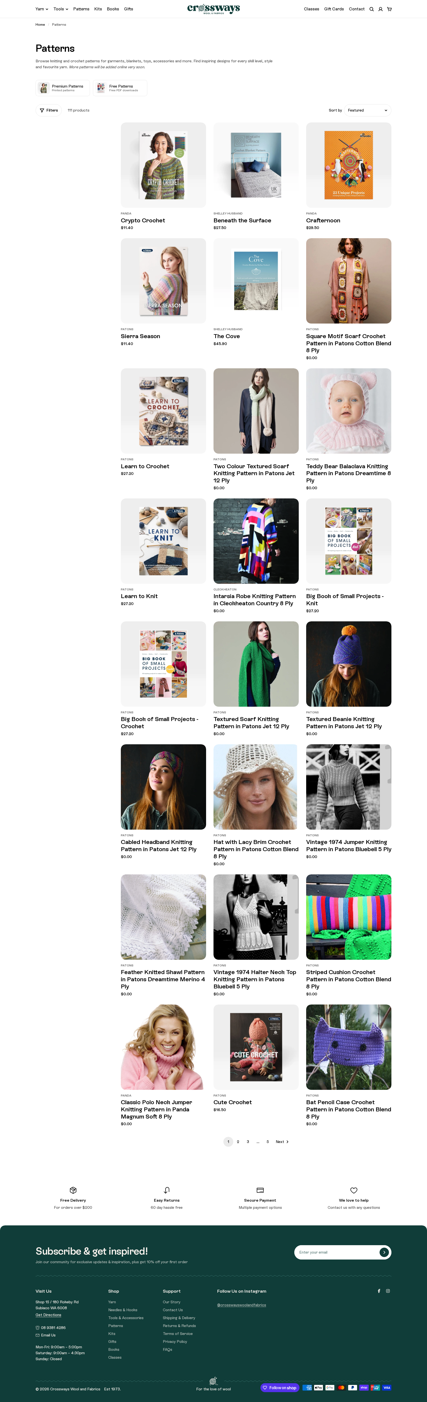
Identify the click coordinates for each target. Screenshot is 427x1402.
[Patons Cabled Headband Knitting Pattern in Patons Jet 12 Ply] (163, 787)
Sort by (335, 110)
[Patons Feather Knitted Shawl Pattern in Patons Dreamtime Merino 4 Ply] (163, 917)
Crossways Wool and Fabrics (75, 1389)
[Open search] (371, 9)
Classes (311, 8)
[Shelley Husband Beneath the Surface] (256, 165)
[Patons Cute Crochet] (256, 1047)
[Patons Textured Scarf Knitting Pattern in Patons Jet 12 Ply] (256, 664)
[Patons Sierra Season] (163, 281)
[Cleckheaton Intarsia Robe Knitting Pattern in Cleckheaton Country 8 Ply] (256, 541)
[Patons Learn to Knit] (163, 541)
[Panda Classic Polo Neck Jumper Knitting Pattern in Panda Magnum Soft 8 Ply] (163, 1047)
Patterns (81, 8)
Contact (357, 8)
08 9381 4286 (53, 1328)
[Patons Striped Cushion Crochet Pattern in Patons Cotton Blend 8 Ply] (348, 917)
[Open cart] (389, 9)
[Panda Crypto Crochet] (163, 165)
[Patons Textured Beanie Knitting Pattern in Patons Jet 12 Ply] (348, 664)
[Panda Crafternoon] (348, 165)
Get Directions (48, 1315)
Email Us (48, 1335)
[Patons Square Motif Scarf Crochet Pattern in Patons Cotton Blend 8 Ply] (348, 281)
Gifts (128, 8)
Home (40, 25)
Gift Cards (334, 8)
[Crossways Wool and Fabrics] (213, 9)
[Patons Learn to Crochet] (163, 411)
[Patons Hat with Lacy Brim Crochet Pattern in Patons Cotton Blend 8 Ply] (256, 787)
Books (113, 8)
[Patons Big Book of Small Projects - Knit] (348, 541)
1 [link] (228, 1142)
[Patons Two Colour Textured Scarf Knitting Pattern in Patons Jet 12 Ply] (256, 411)
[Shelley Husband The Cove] (256, 281)
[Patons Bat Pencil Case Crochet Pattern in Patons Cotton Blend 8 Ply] (348, 1047)
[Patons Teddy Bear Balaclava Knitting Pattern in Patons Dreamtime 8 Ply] (348, 411)
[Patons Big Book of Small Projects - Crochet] (163, 664)
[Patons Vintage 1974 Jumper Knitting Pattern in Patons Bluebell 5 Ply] (348, 787)
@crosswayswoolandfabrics (241, 1305)
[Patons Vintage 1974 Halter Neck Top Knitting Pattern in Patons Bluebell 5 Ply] (256, 917)
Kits (98, 8)
